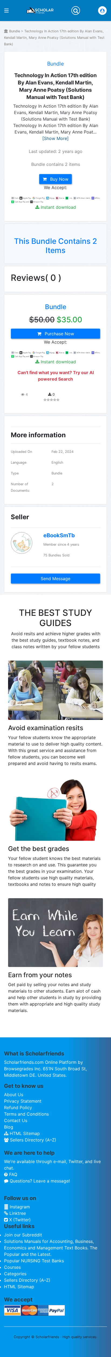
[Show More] (55, 138)
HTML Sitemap (24, 1133)
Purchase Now (58, 333)
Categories (15, 1273)
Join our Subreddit (23, 1235)
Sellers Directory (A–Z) (32, 1140)
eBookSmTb (59, 535)
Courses (12, 1267)
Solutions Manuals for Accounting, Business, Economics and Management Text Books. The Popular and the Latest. (50, 1248)
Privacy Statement (22, 1101)
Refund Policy (18, 1107)
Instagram (19, 1206)
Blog (8, 1127)
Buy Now (58, 179)
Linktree (17, 1213)
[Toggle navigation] (75, 10)
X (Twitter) (19, 1219)
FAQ (12, 1174)
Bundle (55, 63)
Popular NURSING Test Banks (34, 1260)
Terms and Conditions (26, 1114)
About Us (13, 1094)
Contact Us (15, 1120)
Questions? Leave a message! (39, 1181)
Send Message (55, 578)
